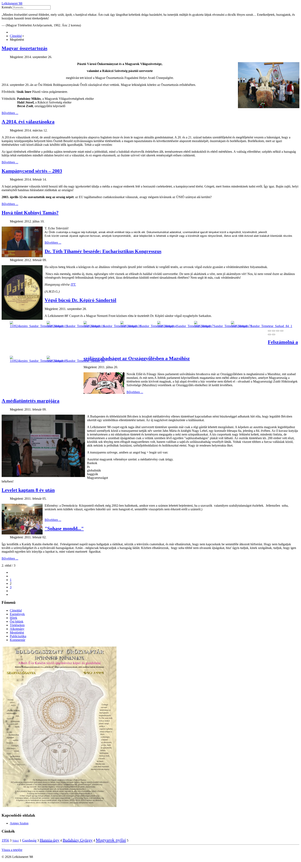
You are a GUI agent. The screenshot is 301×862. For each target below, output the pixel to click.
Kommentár (17, 640)
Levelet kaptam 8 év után (28, 490)
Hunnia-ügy (49, 840)
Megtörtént (17, 632)
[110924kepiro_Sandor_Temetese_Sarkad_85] (39, 361)
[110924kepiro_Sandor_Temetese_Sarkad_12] (39, 326)
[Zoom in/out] (281, 330)
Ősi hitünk (16, 621)
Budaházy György (78, 840)
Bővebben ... (10, 113)
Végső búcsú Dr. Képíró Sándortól (80, 300)
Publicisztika (18, 636)
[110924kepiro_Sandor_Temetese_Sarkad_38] (112, 326)
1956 (5, 840)
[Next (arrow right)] (273, 334)
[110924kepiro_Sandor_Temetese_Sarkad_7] (185, 326)
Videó (15, 840)
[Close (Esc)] (269, 330)
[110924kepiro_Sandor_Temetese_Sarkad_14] (76, 326)
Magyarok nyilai (111, 840)
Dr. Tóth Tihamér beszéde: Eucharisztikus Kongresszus (103, 251)
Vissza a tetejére (12, 850)
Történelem (17, 625)
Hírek (13, 618)
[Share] (273, 330)
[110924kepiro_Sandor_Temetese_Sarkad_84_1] (261, 326)
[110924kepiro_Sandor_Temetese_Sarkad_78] (223, 326)
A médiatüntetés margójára (30, 400)
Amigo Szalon (19, 823)
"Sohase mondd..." (64, 528)
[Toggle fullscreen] (277, 330)
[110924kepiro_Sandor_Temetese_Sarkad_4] (148, 326)
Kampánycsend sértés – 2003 (32, 171)
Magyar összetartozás (24, 48)
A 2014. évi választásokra (28, 121)
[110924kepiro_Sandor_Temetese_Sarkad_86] (76, 361)
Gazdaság (29, 840)
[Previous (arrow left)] (269, 334)
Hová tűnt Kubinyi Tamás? (30, 212)
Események (17, 614)
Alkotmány (17, 629)
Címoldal (16, 610)
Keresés (7, 7)
